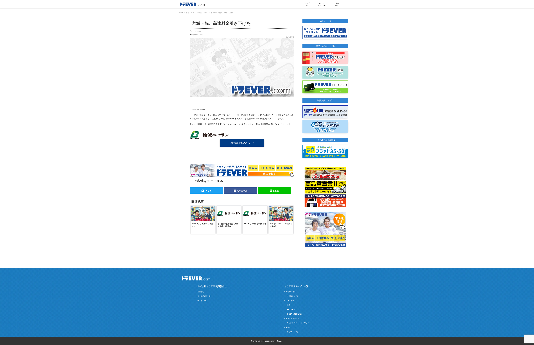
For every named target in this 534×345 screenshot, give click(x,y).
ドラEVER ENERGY (294, 314)
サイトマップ (202, 300)
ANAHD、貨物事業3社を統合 (255, 223)
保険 (288, 305)
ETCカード (291, 309)
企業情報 (200, 291)
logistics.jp (201, 109)
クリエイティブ (293, 331)
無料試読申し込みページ (242, 142)
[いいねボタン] (292, 99)
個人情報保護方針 (204, 296)
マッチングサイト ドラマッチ (298, 323)
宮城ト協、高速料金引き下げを (211, 124)
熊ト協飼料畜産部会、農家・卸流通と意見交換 (228, 224)
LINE (275, 190)
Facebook (241, 190)
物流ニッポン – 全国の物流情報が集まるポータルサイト (266, 124)
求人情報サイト (293, 296)
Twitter (208, 190)
